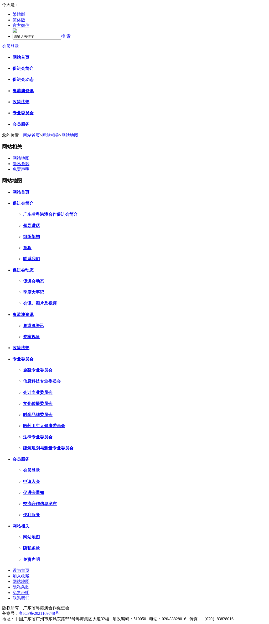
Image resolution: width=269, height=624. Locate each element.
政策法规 (21, 102)
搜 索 (66, 36)
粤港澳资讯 (23, 90)
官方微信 (21, 25)
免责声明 (21, 169)
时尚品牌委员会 (38, 414)
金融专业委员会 (38, 370)
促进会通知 (33, 492)
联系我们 (31, 258)
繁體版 (19, 14)
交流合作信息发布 (40, 503)
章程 (27, 247)
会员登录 (10, 46)
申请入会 (31, 481)
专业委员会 (23, 113)
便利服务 (31, 514)
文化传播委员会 (38, 403)
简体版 (19, 20)
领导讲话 (31, 225)
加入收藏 (21, 576)
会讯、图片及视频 (40, 303)
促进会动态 (23, 79)
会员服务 (21, 124)
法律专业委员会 (38, 437)
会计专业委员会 (38, 392)
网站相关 (50, 135)
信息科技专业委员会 (42, 381)
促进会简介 (23, 68)
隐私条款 (21, 163)
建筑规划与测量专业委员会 (48, 448)
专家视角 (31, 336)
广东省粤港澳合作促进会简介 (50, 214)
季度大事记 (33, 292)
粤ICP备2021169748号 (39, 613)
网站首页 (21, 57)
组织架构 (31, 236)
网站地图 (69, 135)
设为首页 (21, 570)
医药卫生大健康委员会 (44, 425)
